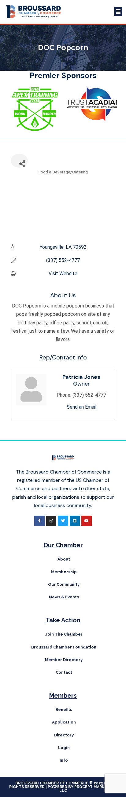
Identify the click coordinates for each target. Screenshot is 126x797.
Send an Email (81, 407)
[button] (95, 11)
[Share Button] (19, 161)
